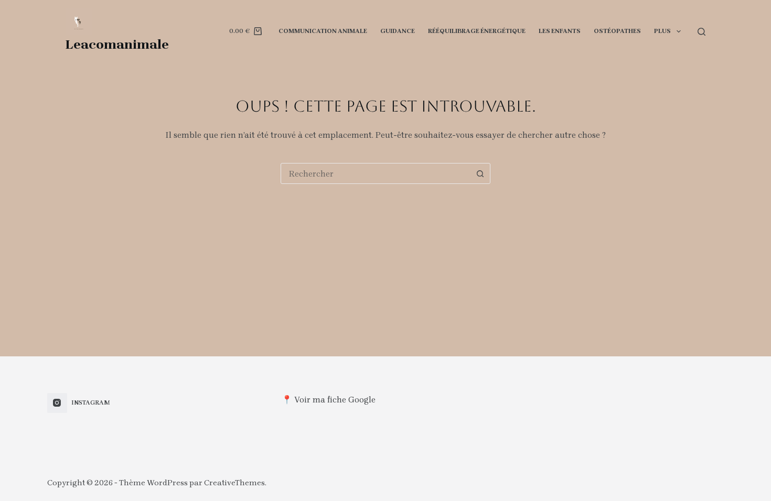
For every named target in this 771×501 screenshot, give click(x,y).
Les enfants (560, 31)
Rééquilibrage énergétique (477, 31)
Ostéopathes (617, 31)
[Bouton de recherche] (480, 173)
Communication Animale (323, 31)
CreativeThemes (234, 482)
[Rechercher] (701, 32)
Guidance (397, 31)
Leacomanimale (117, 44)
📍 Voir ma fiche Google (329, 400)
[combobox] (375, 173)
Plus (662, 31)
